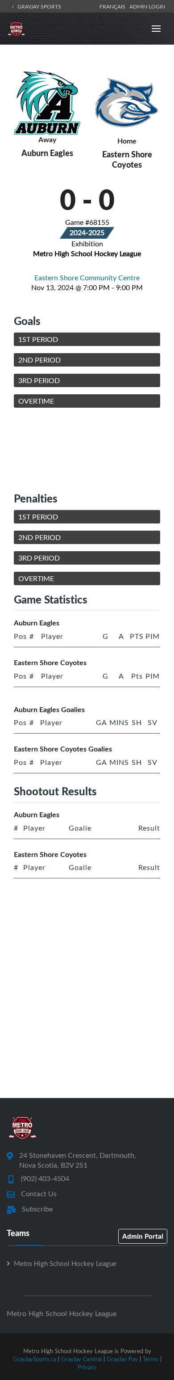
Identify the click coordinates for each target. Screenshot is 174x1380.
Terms (150, 1359)
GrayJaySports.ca (34, 1359)
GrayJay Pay (122, 1359)
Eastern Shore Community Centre (87, 278)
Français (113, 6)
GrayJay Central (81, 1359)
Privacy (87, 1367)
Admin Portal (142, 1236)
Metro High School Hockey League (65, 1263)
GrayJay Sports (38, 6)
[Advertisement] (87, 449)
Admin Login (147, 6)
